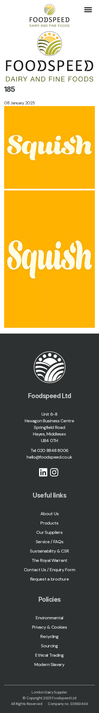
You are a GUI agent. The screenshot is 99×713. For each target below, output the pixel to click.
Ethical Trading (49, 655)
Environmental (49, 618)
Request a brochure (49, 579)
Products (49, 523)
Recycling (49, 636)
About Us (49, 514)
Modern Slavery (49, 664)
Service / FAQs (50, 542)
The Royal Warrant (49, 560)
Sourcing (49, 646)
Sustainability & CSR (49, 551)
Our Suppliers (49, 532)
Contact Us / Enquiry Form (49, 570)
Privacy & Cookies (49, 627)
